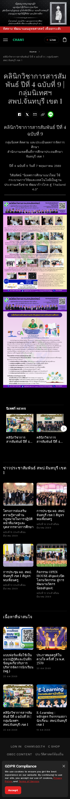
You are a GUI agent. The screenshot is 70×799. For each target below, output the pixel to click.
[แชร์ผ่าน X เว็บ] (27, 114)
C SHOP (54, 746)
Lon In (15, 746)
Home (33, 51)
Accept (13, 790)
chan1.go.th (34, 746)
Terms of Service (28, 781)
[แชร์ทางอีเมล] (35, 114)
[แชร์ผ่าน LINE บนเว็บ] (50, 114)
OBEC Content (19, 754)
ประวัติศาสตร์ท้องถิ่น (49, 754)
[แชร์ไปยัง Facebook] (19, 114)
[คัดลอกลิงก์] (43, 114)
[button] (63, 766)
